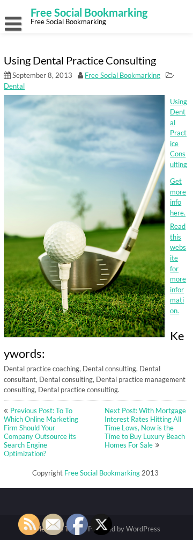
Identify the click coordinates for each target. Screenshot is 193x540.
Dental (14, 86)
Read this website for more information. (178, 268)
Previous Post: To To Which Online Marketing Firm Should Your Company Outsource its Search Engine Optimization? (41, 432)
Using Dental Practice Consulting (178, 133)
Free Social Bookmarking (122, 75)
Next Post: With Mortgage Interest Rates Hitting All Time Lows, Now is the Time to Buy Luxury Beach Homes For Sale (145, 427)
